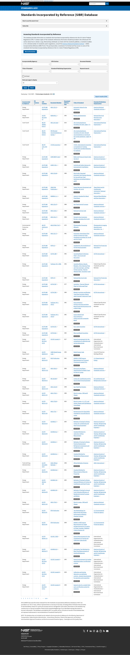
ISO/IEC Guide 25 (55, 339)
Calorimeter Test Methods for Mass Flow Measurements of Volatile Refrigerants (82, 551)
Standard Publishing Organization (61, 68)
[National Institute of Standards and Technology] (32, 630)
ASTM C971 (53, 327)
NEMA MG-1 (54, 115)
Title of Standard (27, 68)
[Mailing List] (107, 631)
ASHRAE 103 (54, 490)
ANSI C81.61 (54, 368)
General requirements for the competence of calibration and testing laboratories (82, 341)
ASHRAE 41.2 (54, 432)
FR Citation (36, 102)
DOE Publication (55, 358)
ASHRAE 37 (53, 421)
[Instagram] (94, 631)
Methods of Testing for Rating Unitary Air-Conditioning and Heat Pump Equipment (82, 423)
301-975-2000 (24, 638)
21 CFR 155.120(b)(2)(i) (44, 465)
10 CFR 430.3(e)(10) (44, 482)
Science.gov (71, 649)
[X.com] (84, 631)
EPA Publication (55, 510)
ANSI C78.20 (54, 401)
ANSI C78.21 (54, 393)
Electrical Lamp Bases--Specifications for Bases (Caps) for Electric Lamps (82, 370)
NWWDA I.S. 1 (54, 196)
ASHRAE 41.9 (54, 549)
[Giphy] (100, 631)
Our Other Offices (37, 640)
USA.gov (78, 649)
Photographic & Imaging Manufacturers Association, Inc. (100, 227)
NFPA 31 (53, 245)
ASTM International (99, 254)
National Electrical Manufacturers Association (99, 117)
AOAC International (99, 463)
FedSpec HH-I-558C (56, 264)
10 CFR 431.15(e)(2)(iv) (44, 587)
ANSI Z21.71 (54, 233)
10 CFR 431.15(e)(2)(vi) (44, 561)
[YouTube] (97, 631)
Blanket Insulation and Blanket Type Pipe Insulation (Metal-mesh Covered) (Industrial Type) (82, 294)
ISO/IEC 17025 (54, 536)
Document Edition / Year (67, 102)
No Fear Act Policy (76, 646)
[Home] (25, 3)
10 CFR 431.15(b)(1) (44, 117)
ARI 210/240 (54, 379)
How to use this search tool (30, 21)
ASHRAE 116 (54, 480)
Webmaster (23, 640)
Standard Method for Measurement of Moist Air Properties (80, 472)
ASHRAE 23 (53, 442)
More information (30, 51)
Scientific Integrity (101, 646)
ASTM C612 (53, 333)
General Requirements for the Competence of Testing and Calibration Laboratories (82, 538)
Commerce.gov (63, 649)
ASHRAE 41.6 (54, 470)
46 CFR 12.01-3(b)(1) (44, 146)
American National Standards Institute (73, 44)
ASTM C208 (53, 254)
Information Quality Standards (52, 649)
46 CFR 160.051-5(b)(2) (44, 133)
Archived (27, 76)
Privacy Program (41, 646)
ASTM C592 (53, 292)
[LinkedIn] (90, 631)
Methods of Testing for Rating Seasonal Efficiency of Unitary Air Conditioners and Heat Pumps (82, 482)
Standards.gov (29, 8)
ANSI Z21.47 (54, 204)
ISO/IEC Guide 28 (55, 585)
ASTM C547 (53, 284)
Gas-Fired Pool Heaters (80, 387)
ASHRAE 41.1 (54, 454)
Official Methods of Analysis (81, 463)
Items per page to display (29, 80)
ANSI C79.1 (53, 411)
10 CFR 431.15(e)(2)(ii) (44, 341)
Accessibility (33, 646)
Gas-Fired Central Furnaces (81, 204)
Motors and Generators (80, 115)
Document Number (85, 61)
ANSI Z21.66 (54, 173)
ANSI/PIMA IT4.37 (55, 225)
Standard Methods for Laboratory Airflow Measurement (80, 433)
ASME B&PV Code (55, 157)
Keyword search (84, 68)
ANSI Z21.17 (54, 217)
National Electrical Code (80, 278)
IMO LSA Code (54, 123)
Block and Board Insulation (81, 333)
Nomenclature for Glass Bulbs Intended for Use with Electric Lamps (82, 413)
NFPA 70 (53, 278)
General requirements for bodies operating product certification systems (82, 561)
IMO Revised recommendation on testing (56, 133)
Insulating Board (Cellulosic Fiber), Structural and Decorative (81, 255)
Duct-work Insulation (79, 327)
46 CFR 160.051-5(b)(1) (44, 124)
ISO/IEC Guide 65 (55, 559)
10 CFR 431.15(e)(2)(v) (44, 574)
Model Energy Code (79, 352)
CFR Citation (54, 61)
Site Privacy (26, 646)
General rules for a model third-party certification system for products (82, 587)
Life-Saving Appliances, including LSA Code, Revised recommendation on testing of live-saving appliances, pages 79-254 (82, 134)
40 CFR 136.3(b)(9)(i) (45, 227)
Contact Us (30, 640)
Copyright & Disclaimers (52, 646)
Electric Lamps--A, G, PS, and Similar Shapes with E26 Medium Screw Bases (82, 403)
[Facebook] (87, 631)
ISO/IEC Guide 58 (55, 572)
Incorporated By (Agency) (29, 61)
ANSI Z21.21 (54, 107)
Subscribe (25, 26)
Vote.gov (83, 649)
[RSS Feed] (104, 631)
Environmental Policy (90, 646)
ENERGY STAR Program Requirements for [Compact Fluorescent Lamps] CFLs (81, 360)
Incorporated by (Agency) (26, 102)
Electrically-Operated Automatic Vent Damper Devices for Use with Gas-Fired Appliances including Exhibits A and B (82, 177)
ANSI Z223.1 (54, 211)
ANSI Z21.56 (54, 387)
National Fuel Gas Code (80, 211)
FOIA (83, 646)
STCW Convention (55, 145)
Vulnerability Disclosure (64, 646)
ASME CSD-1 (54, 165)
